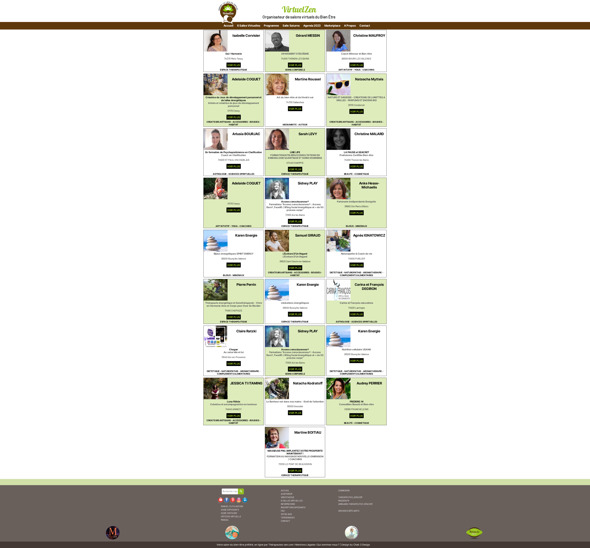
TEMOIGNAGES (288, 517)
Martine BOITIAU (307, 432)
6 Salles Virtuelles (248, 25)
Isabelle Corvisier (246, 36)
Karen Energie (246, 235)
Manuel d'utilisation (232, 506)
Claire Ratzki (246, 331)
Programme (271, 25)
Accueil (228, 25)
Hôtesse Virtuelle (231, 516)
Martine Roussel (308, 79)
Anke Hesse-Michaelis (369, 185)
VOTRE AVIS (286, 514)
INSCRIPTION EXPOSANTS (293, 507)
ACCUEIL (285, 490)
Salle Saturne (291, 25)
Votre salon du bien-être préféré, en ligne (240, 544)
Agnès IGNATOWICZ (369, 235)
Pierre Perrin (246, 285)
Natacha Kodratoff (308, 383)
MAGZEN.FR (343, 500)
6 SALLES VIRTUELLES (292, 500)
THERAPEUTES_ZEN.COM (350, 497)
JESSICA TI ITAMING (246, 383)
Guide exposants (230, 509)
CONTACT (285, 521)
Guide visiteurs (229, 513)
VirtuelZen (299, 9)
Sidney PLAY (308, 183)
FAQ (283, 510)
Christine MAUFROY (369, 36)
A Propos (350, 25)
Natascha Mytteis (369, 79)
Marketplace (332, 25)
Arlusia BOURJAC (246, 134)
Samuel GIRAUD (307, 235)
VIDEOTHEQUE (287, 497)
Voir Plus (233, 65)
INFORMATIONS (288, 504)
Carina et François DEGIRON (369, 287)
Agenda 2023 (312, 25)
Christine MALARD (369, 134)
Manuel (225, 519)
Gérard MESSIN (308, 36)
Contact (364, 25)
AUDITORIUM (286, 494)
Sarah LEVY (308, 134)
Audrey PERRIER (369, 383)
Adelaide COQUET (246, 79)
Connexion (344, 490)
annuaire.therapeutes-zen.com (355, 504)
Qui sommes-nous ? (328, 544)
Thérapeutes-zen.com (280, 544)
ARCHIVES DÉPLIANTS (348, 510)
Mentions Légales (305, 544)
